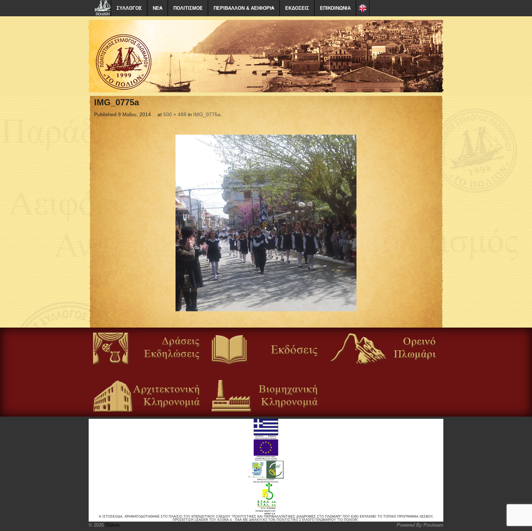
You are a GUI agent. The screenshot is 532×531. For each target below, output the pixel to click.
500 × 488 (174, 114)
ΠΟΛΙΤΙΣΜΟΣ (188, 8)
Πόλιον (112, 525)
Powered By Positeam (420, 525)
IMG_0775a (206, 114)
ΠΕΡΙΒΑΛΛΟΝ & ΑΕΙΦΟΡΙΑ (244, 8)
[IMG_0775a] (266, 223)
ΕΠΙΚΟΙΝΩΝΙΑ (335, 8)
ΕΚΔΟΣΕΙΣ (297, 8)
